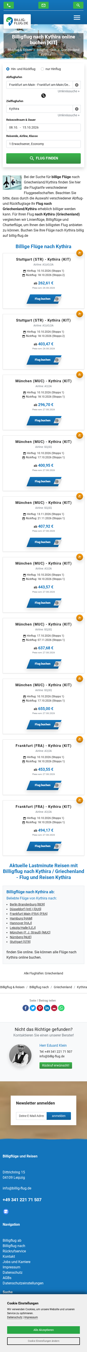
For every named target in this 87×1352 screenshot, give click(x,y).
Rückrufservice (14, 1251)
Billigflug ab (12, 1240)
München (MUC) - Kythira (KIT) (43, 381)
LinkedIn (47, 1008)
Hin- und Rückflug (23, 69)
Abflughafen (14, 77)
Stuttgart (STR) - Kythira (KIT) (43, 259)
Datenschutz (13, 1272)
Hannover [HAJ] (21, 923)
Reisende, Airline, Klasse (22, 136)
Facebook (26, 1008)
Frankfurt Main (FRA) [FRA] (29, 913)
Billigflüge (54, 219)
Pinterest (40, 1008)
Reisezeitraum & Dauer (21, 119)
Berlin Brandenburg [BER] (27, 904)
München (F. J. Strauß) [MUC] (30, 932)
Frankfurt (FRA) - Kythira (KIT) (44, 746)
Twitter (33, 1008)
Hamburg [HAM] (21, 918)
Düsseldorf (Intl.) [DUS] (25, 909)
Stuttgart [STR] (20, 942)
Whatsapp (61, 1008)
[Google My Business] (6, 1211)
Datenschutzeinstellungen (23, 1283)
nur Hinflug (53, 69)
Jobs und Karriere (16, 1262)
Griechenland (70, 50)
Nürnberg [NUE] (20, 937)
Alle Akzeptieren (43, 1330)
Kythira (46, 54)
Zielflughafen (14, 101)
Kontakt (9, 1256)
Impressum (11, 1267)
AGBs (7, 1278)
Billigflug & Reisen (20, 50)
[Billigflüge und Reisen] (17, 21)
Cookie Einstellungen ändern (43, 1341)
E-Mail (54, 1008)
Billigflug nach (46, 50)
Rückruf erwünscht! (55, 1065)
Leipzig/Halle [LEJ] (23, 928)
